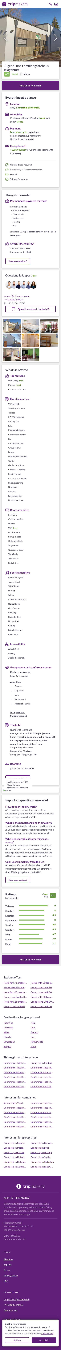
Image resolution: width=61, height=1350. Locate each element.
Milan (6, 1032)
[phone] (50, 4)
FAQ (6, 1281)
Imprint (7, 1264)
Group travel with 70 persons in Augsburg (15, 996)
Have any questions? (17, 261)
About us (8, 1259)
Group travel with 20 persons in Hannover (42, 1001)
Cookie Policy (47, 1333)
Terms (7, 1270)
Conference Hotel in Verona (42, 1102)
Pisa (32, 1022)
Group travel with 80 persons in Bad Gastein (42, 987)
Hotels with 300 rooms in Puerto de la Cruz (42, 982)
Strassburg (9, 1041)
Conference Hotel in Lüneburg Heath (15, 1067)
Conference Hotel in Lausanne (15, 1072)
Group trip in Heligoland (15, 1161)
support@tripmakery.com (16, 296)
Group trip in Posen (14, 1147)
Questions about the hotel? (33, 309)
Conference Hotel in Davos (42, 1081)
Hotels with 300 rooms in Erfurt (42, 996)
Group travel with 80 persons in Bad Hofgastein (15, 1006)
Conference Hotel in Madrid (15, 1081)
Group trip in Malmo (14, 1142)
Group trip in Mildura (41, 1062)
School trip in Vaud (13, 1102)
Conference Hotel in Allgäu (42, 1072)
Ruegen (7, 1046)
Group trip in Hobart (14, 1157)
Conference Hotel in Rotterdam (42, 1121)
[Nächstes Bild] (55, 37)
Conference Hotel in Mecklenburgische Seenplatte (42, 1067)
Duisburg (8, 1027)
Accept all (44, 1340)
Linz (32, 1037)
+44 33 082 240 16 (13, 299)
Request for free (30, 85)
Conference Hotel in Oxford (15, 1062)
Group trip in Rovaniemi (15, 1152)
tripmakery (20, 1197)
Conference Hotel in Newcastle (42, 1086)
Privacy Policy (11, 1275)
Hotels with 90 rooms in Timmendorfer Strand (15, 987)
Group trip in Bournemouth (42, 1142)
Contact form (10, 1310)
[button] (30, 37)
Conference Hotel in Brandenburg (42, 1077)
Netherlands (36, 1041)
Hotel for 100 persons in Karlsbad (15, 992)
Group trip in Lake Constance (42, 1166)
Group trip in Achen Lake (15, 1166)
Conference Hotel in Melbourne (15, 1077)
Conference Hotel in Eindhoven (15, 1107)
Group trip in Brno (39, 1147)
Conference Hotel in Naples (42, 1112)
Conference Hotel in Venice (15, 1112)
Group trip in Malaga (41, 1152)
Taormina (8, 1022)
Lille (32, 1027)
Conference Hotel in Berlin (15, 1117)
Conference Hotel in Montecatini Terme (42, 1107)
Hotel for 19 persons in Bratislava (15, 982)
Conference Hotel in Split (15, 1121)
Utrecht (8, 1037)
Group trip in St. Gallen (42, 1161)
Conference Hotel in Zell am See (15, 1126)
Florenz (34, 1032)
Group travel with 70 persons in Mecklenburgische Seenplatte (42, 1006)
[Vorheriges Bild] (5, 37)
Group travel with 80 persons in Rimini (42, 992)
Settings (17, 1340)
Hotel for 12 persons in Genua (15, 1001)
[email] (56, 4)
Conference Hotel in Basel (15, 1086)
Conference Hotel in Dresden (42, 1117)
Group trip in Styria (40, 1157)
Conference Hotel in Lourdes (42, 1126)
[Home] (30, 1186)
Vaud (33, 1046)
